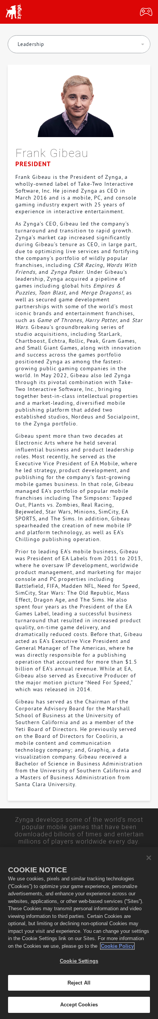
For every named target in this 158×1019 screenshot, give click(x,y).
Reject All (79, 983)
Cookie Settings (79, 961)
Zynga (13, 11)
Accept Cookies (79, 1005)
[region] (79, 933)
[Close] (148, 857)
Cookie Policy (117, 946)
